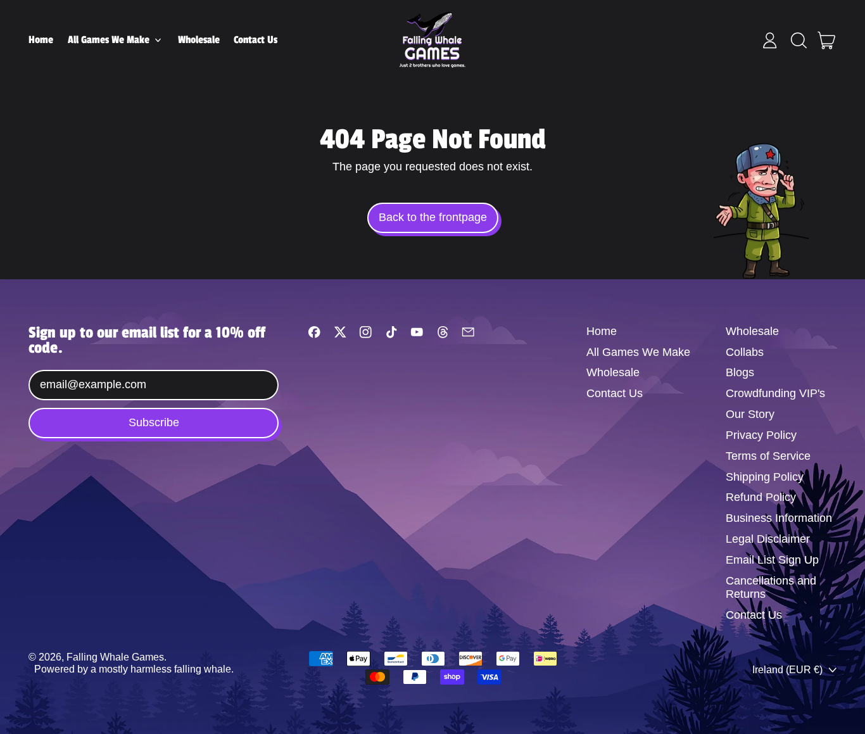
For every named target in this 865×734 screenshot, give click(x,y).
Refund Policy (761, 497)
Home (40, 40)
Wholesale (199, 40)
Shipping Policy (765, 477)
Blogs (740, 372)
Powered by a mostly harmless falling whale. (134, 668)
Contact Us (255, 40)
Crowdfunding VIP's (775, 393)
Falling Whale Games (115, 656)
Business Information (779, 518)
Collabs (745, 352)
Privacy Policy (761, 435)
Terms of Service (768, 456)
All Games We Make (638, 352)
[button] (798, 40)
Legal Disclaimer (768, 539)
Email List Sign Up (772, 560)
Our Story (750, 414)
